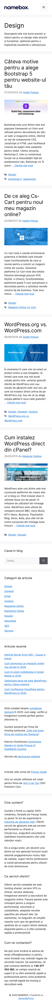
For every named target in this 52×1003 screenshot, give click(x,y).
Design (12, 174)
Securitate (10, 620)
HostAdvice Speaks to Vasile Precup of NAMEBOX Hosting (22, 745)
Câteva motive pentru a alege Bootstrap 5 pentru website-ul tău (25, 73)
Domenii (22, 411)
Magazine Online (14, 606)
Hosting (32, 411)
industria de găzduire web (19, 821)
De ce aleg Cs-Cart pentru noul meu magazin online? (23, 205)
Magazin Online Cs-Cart (22, 307)
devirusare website (29, 756)
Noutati (22, 534)
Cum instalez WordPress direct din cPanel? (24, 443)
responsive (29, 179)
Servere (8, 630)
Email (7, 596)
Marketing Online (14, 611)
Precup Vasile (39, 771)
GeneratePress (26, 998)
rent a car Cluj (31, 783)
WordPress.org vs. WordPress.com (25, 327)
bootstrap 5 (15, 179)
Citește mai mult (23, 165)
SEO (6, 625)
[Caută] (43, 560)
